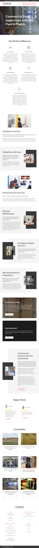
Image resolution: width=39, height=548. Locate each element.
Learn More (22, 389)
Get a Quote (33, 3)
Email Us (10, 520)
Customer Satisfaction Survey (28, 525)
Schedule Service (26, 3)
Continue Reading (8, 418)
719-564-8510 (10, 518)
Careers (28, 528)
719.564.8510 (33, 0)
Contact (9, 337)
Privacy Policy (28, 532)
